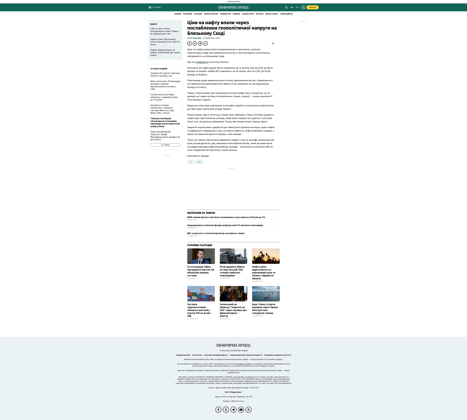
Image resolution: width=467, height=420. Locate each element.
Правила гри (225, 14)
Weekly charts (271, 14)
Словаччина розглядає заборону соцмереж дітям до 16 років (164, 97)
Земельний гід (286, 14)
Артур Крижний (194, 38)
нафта (199, 162)
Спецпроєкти (248, 14)
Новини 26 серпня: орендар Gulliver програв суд (165, 74)
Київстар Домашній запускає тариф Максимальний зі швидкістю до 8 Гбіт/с (165, 135)
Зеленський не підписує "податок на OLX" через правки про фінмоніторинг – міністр (233, 310)
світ (190, 162)
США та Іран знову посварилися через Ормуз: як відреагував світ (164, 31)
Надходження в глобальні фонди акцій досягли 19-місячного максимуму (225, 225)
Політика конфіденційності (216, 355)
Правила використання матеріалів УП (246, 355)
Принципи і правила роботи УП (277, 355)
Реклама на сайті (183, 355)
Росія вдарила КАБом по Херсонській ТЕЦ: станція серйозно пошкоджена (232, 271)
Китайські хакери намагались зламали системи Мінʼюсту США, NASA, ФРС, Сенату (162, 109)
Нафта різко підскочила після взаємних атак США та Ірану (165, 42)
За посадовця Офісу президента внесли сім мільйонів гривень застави (200, 271)
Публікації (187, 14)
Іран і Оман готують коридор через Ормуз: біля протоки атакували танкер (265, 309)
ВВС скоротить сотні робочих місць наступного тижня (215, 233)
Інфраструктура (211, 14)
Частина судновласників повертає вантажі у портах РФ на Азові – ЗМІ (199, 310)
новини (177, 14)
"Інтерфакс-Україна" (243, 364)
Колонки (198, 14)
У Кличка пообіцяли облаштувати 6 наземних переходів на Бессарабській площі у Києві (165, 122)
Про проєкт (197, 355)
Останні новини (158, 69)
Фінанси (236, 14)
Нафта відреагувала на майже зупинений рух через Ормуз (165, 53)
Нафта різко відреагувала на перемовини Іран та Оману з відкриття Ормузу (263, 272)
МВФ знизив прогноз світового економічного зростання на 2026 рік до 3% (226, 217)
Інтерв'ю (260, 14)
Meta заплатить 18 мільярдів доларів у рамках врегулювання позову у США (165, 85)
